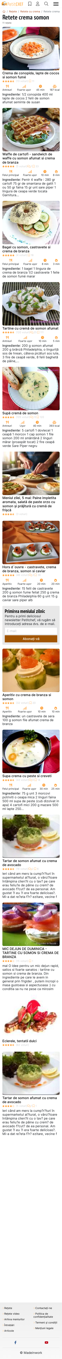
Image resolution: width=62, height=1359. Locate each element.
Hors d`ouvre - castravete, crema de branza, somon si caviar (29, 569)
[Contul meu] (37, 4)
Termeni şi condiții (46, 1322)
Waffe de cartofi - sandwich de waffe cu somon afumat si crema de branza (28, 158)
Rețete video (12, 1313)
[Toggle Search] (46, 4)
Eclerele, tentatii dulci (19, 1041)
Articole (9, 1330)
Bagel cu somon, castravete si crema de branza (26, 249)
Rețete (8, 1308)
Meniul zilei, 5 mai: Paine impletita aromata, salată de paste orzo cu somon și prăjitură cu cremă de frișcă (29, 504)
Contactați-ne (43, 1308)
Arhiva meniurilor (14, 1319)
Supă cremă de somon (20, 413)
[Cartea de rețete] (29, 4)
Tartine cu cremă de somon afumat (30, 328)
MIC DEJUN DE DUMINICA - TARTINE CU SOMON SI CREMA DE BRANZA (30, 953)
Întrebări (9, 1325)
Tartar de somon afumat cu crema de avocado (29, 863)
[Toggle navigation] (56, 4)
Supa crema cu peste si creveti (27, 776)
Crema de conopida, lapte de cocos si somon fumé (30, 75)
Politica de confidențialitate (43, 1315)
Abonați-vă (31, 639)
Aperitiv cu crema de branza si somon (26, 697)
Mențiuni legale (44, 1328)
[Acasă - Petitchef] (4, 11)
